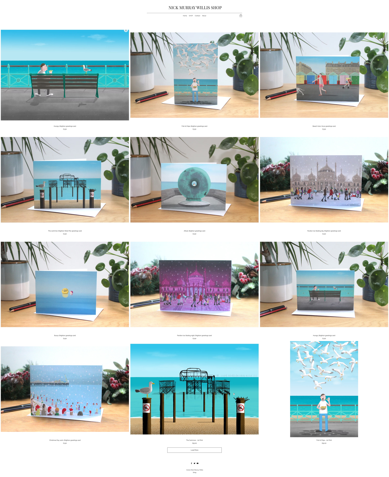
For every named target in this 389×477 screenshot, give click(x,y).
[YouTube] (198, 463)
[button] (241, 15)
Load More (194, 450)
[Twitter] (194, 463)
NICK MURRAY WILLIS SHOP (195, 7)
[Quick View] (65, 75)
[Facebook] (191, 463)
